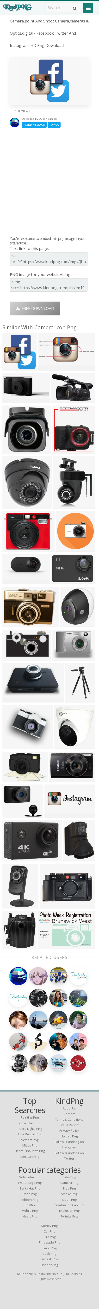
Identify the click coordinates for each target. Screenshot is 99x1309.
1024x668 (60, 400)
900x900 (61, 451)
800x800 (63, 746)
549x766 (62, 506)
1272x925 (12, 624)
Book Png (49, 1253)
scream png (29, 1140)
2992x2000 (73, 858)
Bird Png (49, 1237)
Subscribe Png (29, 1177)
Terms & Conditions (69, 1119)
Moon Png (69, 1199)
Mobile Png (30, 1210)
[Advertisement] (49, 182)
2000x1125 (13, 581)
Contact (69, 1114)
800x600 (64, 548)
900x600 (11, 506)
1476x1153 (61, 581)
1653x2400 (75, 699)
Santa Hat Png (29, 1188)
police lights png (30, 1128)
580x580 (58, 779)
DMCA (54, 124)
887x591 (46, 946)
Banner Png (49, 1265)
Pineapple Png (49, 1242)
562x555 (11, 658)
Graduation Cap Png (69, 1205)
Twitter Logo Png (30, 1182)
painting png (30, 1117)
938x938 (11, 746)
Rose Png (30, 1194)
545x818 (11, 905)
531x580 (11, 367)
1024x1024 (63, 658)
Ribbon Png (29, 1199)
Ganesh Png (49, 1259)
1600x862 (48, 367)
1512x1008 (13, 548)
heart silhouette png (30, 1151)
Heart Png (30, 1216)
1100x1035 (50, 905)
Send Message (34, 124)
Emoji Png (49, 1248)
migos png (29, 1145)
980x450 (11, 400)
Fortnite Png (69, 1216)
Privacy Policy (69, 1130)
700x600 (11, 814)
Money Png (49, 1225)
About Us (69, 1108)
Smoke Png (69, 1194)
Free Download (37, 308)
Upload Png (69, 1136)
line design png (29, 1134)
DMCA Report (69, 1125)
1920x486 (54, 814)
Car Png (49, 1231)
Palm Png (69, 1177)
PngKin (30, 1205)
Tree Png (69, 1188)
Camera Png (69, 1182)
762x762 (11, 451)
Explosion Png (69, 1210)
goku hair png (29, 1123)
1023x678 (12, 858)
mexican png (29, 1156)
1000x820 (69, 624)
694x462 (11, 779)
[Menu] (88, 8)
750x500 (11, 946)
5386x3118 (13, 699)
